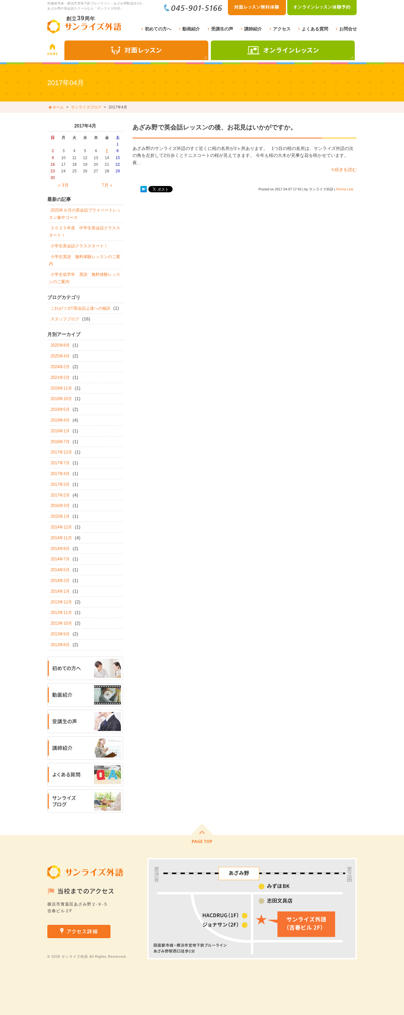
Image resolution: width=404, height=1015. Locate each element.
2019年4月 (60, 420)
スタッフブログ (64, 319)
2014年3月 (60, 580)
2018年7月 (60, 441)
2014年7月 (60, 559)
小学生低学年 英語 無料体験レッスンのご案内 (84, 278)
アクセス (282, 28)
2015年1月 (60, 516)
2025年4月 (60, 356)
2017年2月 (60, 495)
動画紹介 (191, 28)
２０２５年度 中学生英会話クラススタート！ (84, 232)
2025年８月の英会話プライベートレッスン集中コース (85, 214)
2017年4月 (60, 473)
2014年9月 (60, 548)
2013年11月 (61, 612)
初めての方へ (158, 28)
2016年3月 (60, 505)
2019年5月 (60, 409)
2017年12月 (61, 452)
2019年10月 (61, 398)
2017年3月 (60, 484)
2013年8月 (60, 644)
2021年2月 (60, 377)
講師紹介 (253, 28)
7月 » (107, 185)
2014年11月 (61, 537)
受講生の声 (222, 28)
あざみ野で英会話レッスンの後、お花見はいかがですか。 (215, 127)
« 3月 (63, 185)
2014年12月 (61, 527)
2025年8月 (60, 345)
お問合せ (348, 28)
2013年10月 (61, 623)
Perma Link (345, 189)
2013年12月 (61, 602)
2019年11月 (61, 388)
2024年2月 (60, 366)
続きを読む (346, 169)
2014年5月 (60, 569)
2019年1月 (60, 431)
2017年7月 (60, 463)
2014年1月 (60, 591)
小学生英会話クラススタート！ (79, 246)
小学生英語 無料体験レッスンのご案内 (84, 260)
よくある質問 (315, 28)
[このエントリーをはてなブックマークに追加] (143, 189)
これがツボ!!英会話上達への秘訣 (80, 308)
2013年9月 (60, 634)
